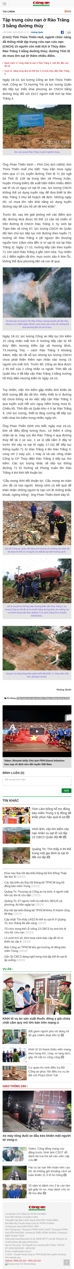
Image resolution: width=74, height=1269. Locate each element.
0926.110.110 (20, 1260)
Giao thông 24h (15, 1086)
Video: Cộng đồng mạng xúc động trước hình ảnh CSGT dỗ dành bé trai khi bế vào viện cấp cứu (48, 1154)
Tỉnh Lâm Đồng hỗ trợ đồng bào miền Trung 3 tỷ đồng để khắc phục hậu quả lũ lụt (51, 813)
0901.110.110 (34, 1260)
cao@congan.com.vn (21, 1251)
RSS (69, 11)
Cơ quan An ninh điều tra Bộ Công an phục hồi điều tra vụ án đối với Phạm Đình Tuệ (48, 1071)
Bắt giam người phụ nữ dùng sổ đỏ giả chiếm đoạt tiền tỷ (48, 1033)
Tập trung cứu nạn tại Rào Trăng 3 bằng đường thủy (43, 698)
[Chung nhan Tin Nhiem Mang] (20, 1264)
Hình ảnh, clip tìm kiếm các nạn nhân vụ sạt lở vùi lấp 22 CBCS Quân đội (50, 833)
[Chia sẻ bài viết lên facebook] (62, 32)
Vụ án (7, 969)
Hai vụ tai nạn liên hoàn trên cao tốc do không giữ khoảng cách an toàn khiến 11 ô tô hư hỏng (49, 1171)
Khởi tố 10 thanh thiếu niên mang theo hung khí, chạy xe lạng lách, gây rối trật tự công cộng (49, 1053)
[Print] (69, 32)
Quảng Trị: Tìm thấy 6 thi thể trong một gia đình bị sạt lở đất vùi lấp (51, 853)
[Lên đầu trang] (67, 1262)
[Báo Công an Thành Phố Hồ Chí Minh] (41, 3)
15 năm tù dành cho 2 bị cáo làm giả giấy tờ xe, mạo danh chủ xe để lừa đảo (49, 1189)
